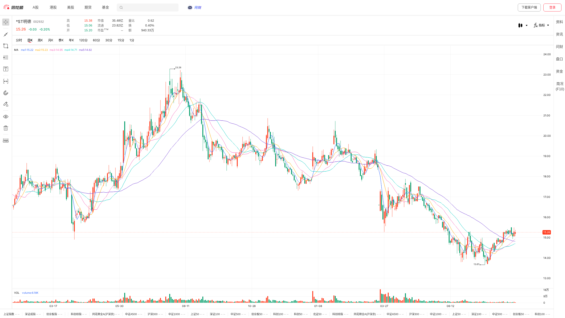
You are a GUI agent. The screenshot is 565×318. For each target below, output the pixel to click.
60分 (96, 40)
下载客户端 (529, 7)
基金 (105, 7)
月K (50, 40)
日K (29, 40)
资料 (559, 22)
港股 (53, 7)
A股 (36, 7)
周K (40, 40)
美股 (70, 7)
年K (71, 40)
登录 (552, 7)
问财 (559, 47)
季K (61, 40)
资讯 (559, 34)
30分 (108, 40)
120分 (83, 40)
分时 (19, 40)
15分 (121, 40)
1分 (132, 40)
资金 (559, 71)
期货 (88, 7)
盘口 (559, 59)
